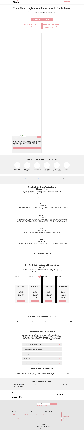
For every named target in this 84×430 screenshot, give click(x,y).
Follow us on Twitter (66, 418)
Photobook (26, 414)
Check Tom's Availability (27, 147)
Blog (57, 2)
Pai (56, 373)
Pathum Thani (62, 373)
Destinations (25, 2)
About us (13, 413)
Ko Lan (69, 371)
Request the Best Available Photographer (42, 19)
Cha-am (27, 371)
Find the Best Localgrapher (33, 2)
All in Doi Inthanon (30, 24)
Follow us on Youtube (66, 420)
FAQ (13, 415)
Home (21, 2)
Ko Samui (24, 373)
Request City (14, 417)
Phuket (39, 374)
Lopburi (44, 373)
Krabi (33, 373)
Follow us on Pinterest (66, 416)
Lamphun (38, 373)
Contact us (14, 414)
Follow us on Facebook (66, 414)
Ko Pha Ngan (17, 373)
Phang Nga (34, 374)
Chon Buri (46, 371)
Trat (52, 374)
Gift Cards (54, 2)
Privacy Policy (14, 419)
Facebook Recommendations (18, 386)
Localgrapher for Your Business (41, 413)
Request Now (21, 300)
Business (60, 2)
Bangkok (22, 371)
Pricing (50, 2)
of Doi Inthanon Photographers (51, 24)
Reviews (46, 2)
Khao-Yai (64, 371)
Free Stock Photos (52, 413)
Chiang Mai (33, 371)
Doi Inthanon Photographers (31, 26)
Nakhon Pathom (50, 373)
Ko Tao (29, 373)
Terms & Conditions (15, 418)
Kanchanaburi (57, 371)
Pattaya (68, 373)
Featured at (38, 417)
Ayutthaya (16, 371)
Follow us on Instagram (66, 413)
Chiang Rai (39, 371)
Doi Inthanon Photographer (50, 27)
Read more (19, 144)
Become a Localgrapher (40, 414)
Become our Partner (39, 415)
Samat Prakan (46, 374)
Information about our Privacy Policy (42, 405)
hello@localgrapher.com (68, 2)
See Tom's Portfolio (26, 150)
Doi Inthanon (50, 26)
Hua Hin (51, 371)
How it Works (41, 2)
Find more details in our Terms (39, 258)
